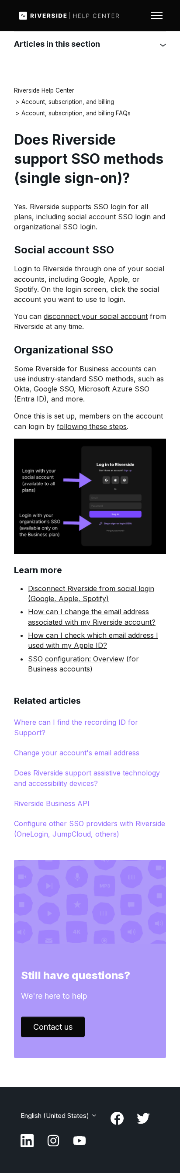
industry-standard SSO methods (81, 378)
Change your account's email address (76, 752)
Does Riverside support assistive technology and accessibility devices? (87, 777)
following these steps (92, 426)
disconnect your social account (96, 316)
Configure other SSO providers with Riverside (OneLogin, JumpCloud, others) (89, 828)
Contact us (53, 1026)
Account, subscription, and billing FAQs (76, 113)
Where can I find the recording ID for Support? (76, 727)
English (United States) (56, 1115)
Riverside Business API (52, 803)
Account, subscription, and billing (67, 101)
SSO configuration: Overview (76, 658)
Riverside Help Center (44, 90)
